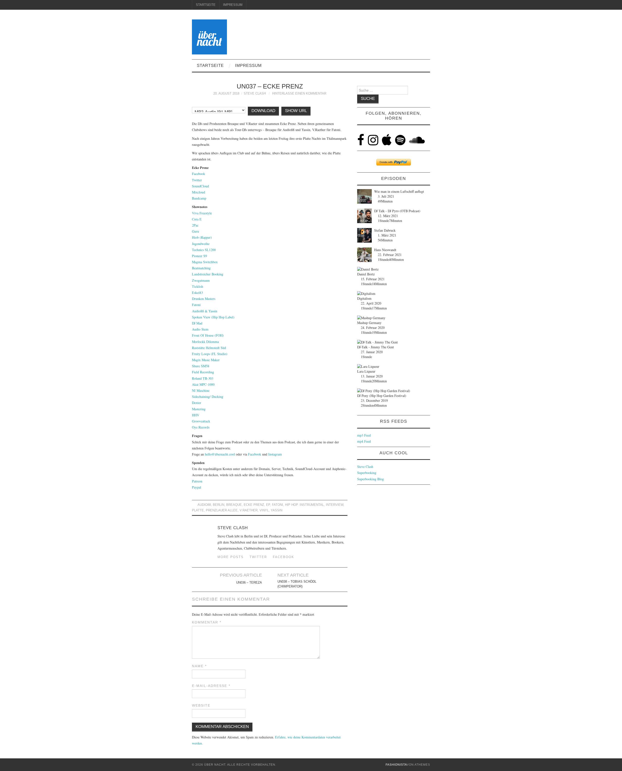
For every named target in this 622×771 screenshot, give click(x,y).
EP (268, 505)
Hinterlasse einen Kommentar (299, 93)
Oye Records (200, 427)
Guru (195, 231)
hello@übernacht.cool (220, 454)
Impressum (232, 5)
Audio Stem (200, 329)
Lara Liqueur (366, 371)
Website (201, 705)
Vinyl (264, 510)
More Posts (230, 557)
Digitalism (364, 298)
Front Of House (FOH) (208, 335)
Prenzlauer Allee (222, 510)
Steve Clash (255, 93)
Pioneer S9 (199, 256)
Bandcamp (199, 198)
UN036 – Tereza (249, 582)
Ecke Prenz (254, 505)
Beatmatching (201, 268)
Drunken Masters (203, 298)
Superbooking (366, 472)
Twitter (197, 180)
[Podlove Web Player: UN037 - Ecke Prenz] (269, 104)
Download (263, 110)
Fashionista (396, 764)
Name (199, 666)
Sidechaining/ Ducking (207, 396)
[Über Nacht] (209, 36)
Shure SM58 (200, 366)
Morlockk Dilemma (205, 341)
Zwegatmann (201, 280)
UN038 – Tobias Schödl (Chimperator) (296, 584)
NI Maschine (200, 390)
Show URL (296, 110)
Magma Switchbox (205, 262)
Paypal (196, 487)
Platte (198, 510)
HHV (195, 415)
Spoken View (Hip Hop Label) (213, 317)
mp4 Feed (364, 441)
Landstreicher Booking (207, 274)
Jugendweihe (200, 243)
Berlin (218, 505)
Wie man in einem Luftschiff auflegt (399, 191)
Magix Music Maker (206, 360)
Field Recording (203, 372)
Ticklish (197, 286)
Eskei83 (197, 292)
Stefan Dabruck (385, 230)
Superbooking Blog (370, 479)
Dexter (196, 402)
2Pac (195, 225)
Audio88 (204, 505)
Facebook (198, 173)
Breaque (234, 505)
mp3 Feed (364, 435)
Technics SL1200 (204, 249)
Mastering (199, 409)
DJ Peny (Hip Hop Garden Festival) (381, 395)
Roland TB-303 (202, 378)
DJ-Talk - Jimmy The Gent (375, 347)
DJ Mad (197, 323)
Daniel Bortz (366, 274)
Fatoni (196, 304)
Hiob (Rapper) (202, 237)
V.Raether (249, 510)
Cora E (197, 219)
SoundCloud (200, 186)
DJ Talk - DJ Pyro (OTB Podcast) (397, 211)
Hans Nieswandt (385, 249)
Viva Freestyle (202, 213)
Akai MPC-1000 (203, 384)
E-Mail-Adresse (211, 686)
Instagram (275, 454)
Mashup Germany (369, 322)
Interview (334, 505)
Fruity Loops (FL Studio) (209, 353)
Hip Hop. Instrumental (304, 505)
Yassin (276, 510)
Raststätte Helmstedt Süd (209, 347)
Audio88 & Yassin (204, 311)
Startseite (206, 5)
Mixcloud (198, 192)
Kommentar (206, 622)
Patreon (197, 481)
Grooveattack (201, 421)
